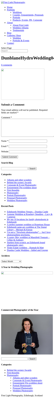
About (10, 22)
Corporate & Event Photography (21, 185)
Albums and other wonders (19, 180)
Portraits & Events (21, 40)
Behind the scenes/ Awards (19, 182)
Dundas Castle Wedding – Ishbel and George (27, 250)
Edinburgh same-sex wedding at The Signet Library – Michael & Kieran (27, 228)
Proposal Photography (17, 198)
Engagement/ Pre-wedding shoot (22, 187)
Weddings (17, 12)
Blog (9, 33)
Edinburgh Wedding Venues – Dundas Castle (27, 211)
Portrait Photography (16, 195)
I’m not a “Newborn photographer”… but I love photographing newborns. (29, 233)
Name (4, 141)
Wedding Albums (21, 28)
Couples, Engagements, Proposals (28, 15)
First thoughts (13, 190)
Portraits (16, 17)
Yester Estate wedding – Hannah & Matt (25, 247)
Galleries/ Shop (14, 35)
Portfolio (11, 10)
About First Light (21, 25)
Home (10, 7)
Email (4, 146)
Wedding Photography (17, 200)
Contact (10, 43)
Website (4, 151)
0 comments (6, 65)
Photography (13, 193)
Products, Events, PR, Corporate (27, 20)
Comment (6, 117)
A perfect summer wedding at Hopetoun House (28, 224)
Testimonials (18, 30)
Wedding (17, 38)
